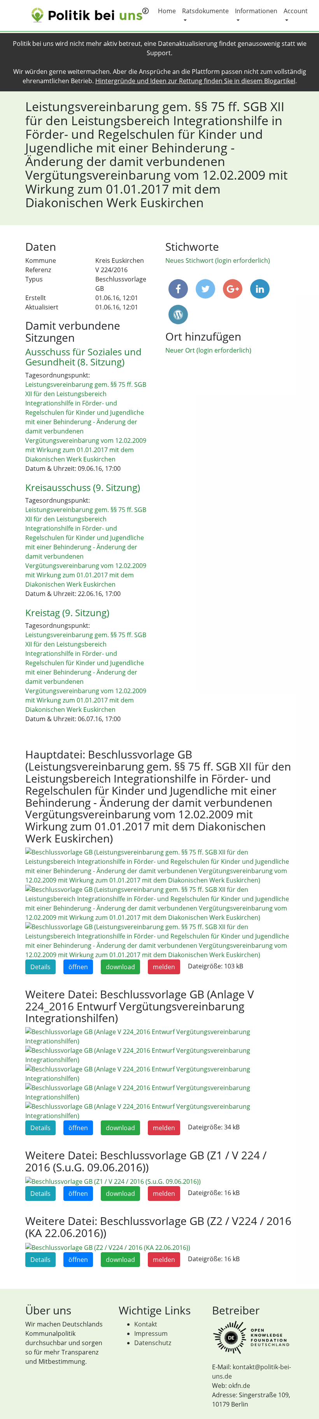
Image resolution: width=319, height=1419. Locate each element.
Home (167, 11)
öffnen (78, 967)
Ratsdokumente (205, 11)
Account (296, 11)
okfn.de (239, 1385)
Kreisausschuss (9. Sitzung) (82, 487)
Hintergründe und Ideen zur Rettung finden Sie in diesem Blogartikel (195, 81)
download (120, 967)
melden (164, 967)
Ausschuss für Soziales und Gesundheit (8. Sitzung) (83, 356)
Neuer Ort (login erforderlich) (208, 350)
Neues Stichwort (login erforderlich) (217, 260)
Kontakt (145, 1324)
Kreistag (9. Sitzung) (67, 612)
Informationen (256, 11)
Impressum (151, 1333)
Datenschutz (152, 1343)
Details (40, 967)
